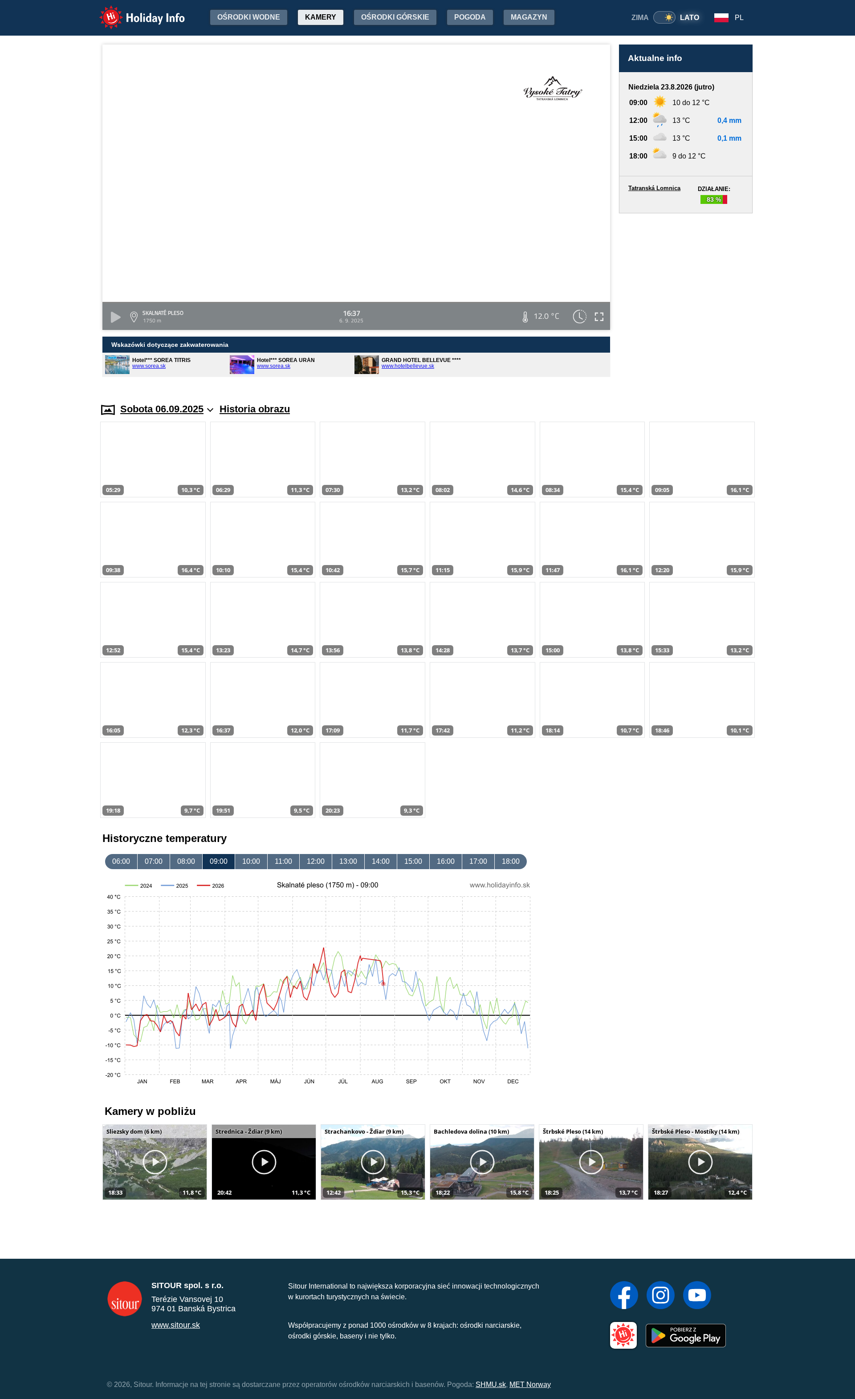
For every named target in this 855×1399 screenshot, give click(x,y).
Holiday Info (134, 11)
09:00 (219, 861)
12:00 (316, 861)
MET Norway (530, 1384)
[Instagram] (661, 1296)
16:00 (446, 861)
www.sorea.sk (149, 366)
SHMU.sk (491, 1384)
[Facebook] (624, 1296)
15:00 (413, 861)
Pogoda (470, 17)
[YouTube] (697, 1296)
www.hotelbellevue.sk (408, 366)
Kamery (320, 17)
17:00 (478, 861)
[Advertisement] (686, 299)
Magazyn (529, 17)
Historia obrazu (255, 409)
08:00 (186, 861)
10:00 (251, 861)
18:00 (511, 861)
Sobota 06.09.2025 (162, 409)
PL (739, 17)
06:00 (121, 861)
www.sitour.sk (175, 1325)
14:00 (381, 861)
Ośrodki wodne (248, 17)
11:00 (283, 861)
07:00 (154, 861)
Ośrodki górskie (395, 17)
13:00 (348, 861)
